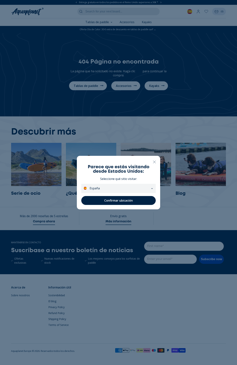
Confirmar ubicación (118, 200)
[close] (154, 161)
